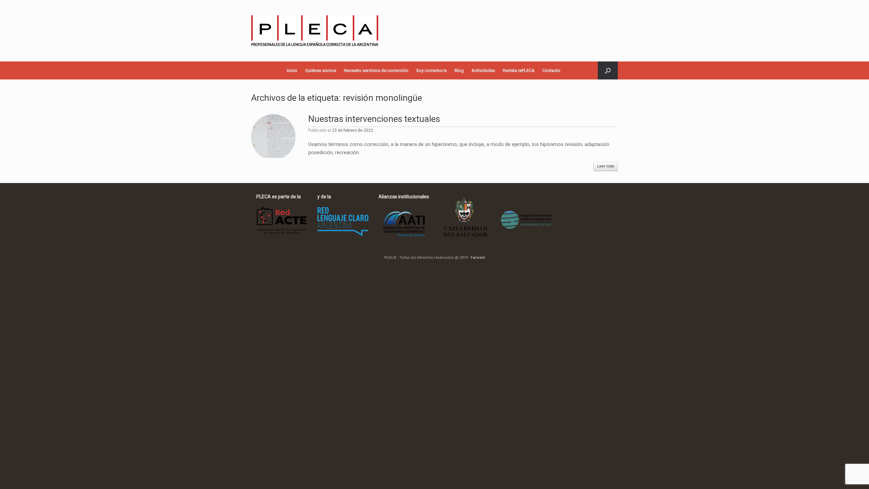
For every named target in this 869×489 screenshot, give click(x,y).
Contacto (551, 70)
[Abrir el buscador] (608, 70)
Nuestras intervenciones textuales (374, 119)
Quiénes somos (320, 70)
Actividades (483, 70)
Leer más (605, 166)
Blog (459, 70)
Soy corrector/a (431, 70)
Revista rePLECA (519, 70)
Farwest (478, 257)
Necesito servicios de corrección (376, 70)
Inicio (292, 70)
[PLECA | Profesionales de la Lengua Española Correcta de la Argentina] (314, 30)
